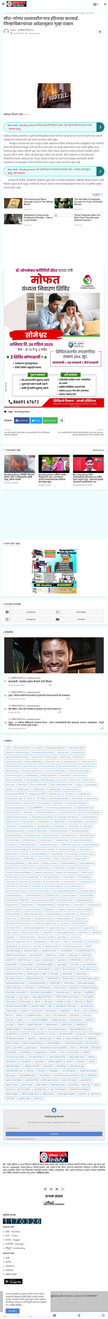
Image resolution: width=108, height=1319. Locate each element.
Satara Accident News (33, 914)
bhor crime (62, 780)
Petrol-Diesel (33, 863)
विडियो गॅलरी (11, 1274)
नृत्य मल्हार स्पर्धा (86, 1006)
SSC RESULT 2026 (13, 928)
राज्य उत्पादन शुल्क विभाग (15, 1057)
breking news (84, 794)
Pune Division (70, 881)
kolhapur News (29, 840)
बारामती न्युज (81, 1025)
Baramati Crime (48, 766)
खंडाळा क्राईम (67, 974)
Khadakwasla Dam (59, 831)
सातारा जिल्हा (73, 1085)
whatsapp (81, 612)
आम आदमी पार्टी (35, 955)
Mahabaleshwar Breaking (17, 849)
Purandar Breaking (34, 895)
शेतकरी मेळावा (44, 1075)
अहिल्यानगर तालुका (49, 951)
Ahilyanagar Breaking (55, 747)
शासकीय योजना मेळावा (88, 1071)
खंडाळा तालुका (81, 974)
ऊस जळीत (75, 965)
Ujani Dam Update (46, 937)
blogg (78, 784)
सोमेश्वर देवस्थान (48, 1094)
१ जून (7, 747)
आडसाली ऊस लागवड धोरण (16, 955)
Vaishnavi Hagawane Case (18, 942)
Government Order (67, 812)
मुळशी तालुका (31, 1048)
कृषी (7, 1258)
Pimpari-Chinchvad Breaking (18, 872)
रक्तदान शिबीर (25, 1052)
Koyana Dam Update (82, 840)
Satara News (25, 918)
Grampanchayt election (68, 817)
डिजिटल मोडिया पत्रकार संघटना (67, 997)
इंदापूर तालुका (48, 960)
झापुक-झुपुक (24, 997)
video (65, 942)
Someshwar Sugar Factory (45, 923)
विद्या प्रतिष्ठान (62, 1066)
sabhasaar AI (94, 905)
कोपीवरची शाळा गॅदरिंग (14, 974)
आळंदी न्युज (86, 955)
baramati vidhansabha (79, 771)
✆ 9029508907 (90, 1296)
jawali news (59, 826)
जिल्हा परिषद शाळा (62, 992)
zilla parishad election (72, 946)
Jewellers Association (15, 831)
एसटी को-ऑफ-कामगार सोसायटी (37, 969)
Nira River (66, 858)
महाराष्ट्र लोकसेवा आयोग (75, 1039)
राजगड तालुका (73, 1052)
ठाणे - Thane (12, 1235)
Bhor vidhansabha (39, 784)
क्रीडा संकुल (54, 974)
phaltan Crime (12, 868)
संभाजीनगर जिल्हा (32, 1080)
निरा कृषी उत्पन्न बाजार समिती (17, 1006)
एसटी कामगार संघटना (14, 969)
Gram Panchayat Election (17, 817)
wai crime (25, 946)
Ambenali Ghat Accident (43, 752)
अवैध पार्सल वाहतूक (13, 951)
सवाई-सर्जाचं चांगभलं (69, 1080)
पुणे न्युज (9, 1015)
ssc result (64, 923)
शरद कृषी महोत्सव (69, 1071)
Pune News (36, 886)
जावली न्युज (28, 988)
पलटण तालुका (36, 1011)
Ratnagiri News (63, 905)
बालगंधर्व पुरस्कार (29, 1029)
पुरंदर (47, 1015)
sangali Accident (13, 909)
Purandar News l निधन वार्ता (17, 900)
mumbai (24, 854)
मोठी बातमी (83, 1048)
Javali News (11, 826)
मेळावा (73, 1048)
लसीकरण (91, 1057)
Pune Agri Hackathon (52, 877)
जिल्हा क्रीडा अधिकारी (89, 988)
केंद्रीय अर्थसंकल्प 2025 (88, 969)
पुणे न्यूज (19, 1015)
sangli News (49, 909)
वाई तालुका (81, 1062)
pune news (10, 886)
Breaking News (17, 13)
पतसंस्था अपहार (11, 1011)
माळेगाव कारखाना (12, 1043)
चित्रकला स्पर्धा (67, 978)
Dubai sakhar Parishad (77, 803)
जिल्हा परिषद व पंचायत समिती (41, 992)
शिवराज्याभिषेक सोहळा (27, 1075)
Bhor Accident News (14, 780)
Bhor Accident (80, 775)
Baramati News (12, 771)
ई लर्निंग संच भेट (75, 960)
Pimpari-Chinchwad (44, 872)
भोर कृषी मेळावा (11, 1034)
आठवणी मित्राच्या (66, 951)
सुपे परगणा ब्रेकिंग (23, 1089)
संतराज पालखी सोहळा (14, 1080)
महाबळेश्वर (31, 1039)
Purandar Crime (52, 895)
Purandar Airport (87, 891)
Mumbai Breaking (39, 854)
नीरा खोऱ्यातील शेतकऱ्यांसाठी (66, 1006)
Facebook (23, 420)
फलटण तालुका (76, 1020)
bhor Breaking (33, 780)
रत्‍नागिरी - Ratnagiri (15, 1244)
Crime (29, 798)
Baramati (79, 757)
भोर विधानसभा (95, 1034)
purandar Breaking (14, 895)
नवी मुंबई (59, 1002)
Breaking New (39, 789)
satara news (11, 918)
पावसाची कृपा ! (64, 1011)
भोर (90, 1029)
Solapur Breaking (63, 918)
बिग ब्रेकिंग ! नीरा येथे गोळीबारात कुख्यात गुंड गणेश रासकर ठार (34, 709)
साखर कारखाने (41, 1085)
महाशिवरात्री (91, 1039)
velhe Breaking (39, 942)
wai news (37, 946)
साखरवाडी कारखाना (58, 1085)
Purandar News (86, 895)
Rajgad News (27, 905)
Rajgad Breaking (83, 900)
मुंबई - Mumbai (13, 1231)
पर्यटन (8, 1262)
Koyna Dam (11, 844)
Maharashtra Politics (67, 849)
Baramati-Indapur (14, 775)
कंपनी (56, 969)
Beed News (65, 775)
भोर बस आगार (81, 1034)
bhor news (10, 784)
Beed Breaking (32, 775)
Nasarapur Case (13, 858)
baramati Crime (13, 766)
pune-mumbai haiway (16, 891)
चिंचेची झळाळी (52, 978)
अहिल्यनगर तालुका (31, 951)
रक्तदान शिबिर (11, 1052)
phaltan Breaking (68, 863)
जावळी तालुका (59, 988)
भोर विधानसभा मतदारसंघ (15, 1039)
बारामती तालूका (66, 1025)
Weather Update (52, 946)
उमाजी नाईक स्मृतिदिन (45, 965)
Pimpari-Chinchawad (78, 868)
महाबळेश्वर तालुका (45, 1039)
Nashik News (29, 858)
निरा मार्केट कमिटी (38, 1006)
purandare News (65, 900)
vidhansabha (78, 942)
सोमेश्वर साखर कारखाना (66, 1094)
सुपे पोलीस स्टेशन (40, 1089)
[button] (105, 4)
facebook (30, 612)
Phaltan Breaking (86, 863)
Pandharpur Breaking (15, 863)
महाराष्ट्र (59, 1039)
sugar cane (74, 928)
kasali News (42, 831)
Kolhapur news (46, 840)
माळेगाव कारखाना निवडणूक (33, 1043)
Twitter (37, 420)
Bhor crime (75, 780)
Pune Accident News (30, 877)
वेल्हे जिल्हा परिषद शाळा (14, 1071)
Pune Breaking (84, 877)
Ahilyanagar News (76, 747)
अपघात (88, 946)
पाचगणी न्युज (51, 1011)
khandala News (87, 835)
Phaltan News (59, 868)
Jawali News (73, 826)
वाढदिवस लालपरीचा (31, 1066)
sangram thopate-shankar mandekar (74, 909)
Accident (38, 747)
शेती (82, 1075)
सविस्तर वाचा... (44, 1172)
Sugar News (48, 932)
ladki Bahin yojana (69, 844)
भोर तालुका (25, 1034)
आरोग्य (62, 955)
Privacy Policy (70, 1300)
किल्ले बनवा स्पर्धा (69, 969)
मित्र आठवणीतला (92, 1043)
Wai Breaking (11, 946)
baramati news (87, 766)
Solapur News (81, 918)
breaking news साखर (36, 794)
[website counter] (22, 1223)
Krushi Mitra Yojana (28, 844)
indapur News (44, 821)
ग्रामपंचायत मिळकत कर (34, 978)
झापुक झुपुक (10, 997)
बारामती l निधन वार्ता (34, 1025)
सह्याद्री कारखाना (12, 1085)
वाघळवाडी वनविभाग (13, 1066)
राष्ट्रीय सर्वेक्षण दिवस (76, 1057)
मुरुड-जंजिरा (17, 1048)
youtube (81, 619)
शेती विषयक (91, 1075)
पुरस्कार (20, 1020)
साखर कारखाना (26, 1085)
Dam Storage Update (59, 798)
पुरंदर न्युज (87, 1015)
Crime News (41, 798)
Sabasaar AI (79, 905)
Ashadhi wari (63, 752)
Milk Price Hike (11, 854)
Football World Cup (84, 808)
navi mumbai (44, 858)
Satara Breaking (54, 914)
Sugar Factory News (30, 932)
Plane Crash (87, 872)
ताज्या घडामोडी (88, 997)
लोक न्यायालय (11, 1062)
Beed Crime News (49, 775)
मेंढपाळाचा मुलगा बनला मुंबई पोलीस (53, 1048)
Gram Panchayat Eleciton (90, 812)
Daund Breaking (13, 803)
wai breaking (92, 942)
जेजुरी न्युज (77, 992)
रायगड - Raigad (13, 1240)
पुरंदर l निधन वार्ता (59, 1015)
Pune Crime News (53, 881)
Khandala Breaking (14, 835)
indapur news (28, 821)
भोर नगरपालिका (39, 1034)
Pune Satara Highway (54, 886)
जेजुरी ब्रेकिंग (89, 992)
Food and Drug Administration (59, 808)
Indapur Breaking (89, 817)
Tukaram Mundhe (26, 937)
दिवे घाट (38, 1002)
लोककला (10, 1266)
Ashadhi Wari (78, 752)
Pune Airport (69, 877)
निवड (50, 1006)
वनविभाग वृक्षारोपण (55, 1062)
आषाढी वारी (10, 960)
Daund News (44, 803)
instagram (31, 619)
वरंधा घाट (69, 1062)
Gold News (27, 812)
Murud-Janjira (88, 854)
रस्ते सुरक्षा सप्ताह (40, 1052)
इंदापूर (37, 960)
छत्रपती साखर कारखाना (36, 983)
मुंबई (7, 1048)
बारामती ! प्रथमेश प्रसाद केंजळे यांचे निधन (30, 681)
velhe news (54, 942)
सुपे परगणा (10, 1089)
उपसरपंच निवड (11, 965)
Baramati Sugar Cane (32, 771)
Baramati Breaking (34, 761)
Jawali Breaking (44, 826)
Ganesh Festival (13, 812)
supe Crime (83, 932)
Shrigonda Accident (44, 918)
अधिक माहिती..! (16, 1304)
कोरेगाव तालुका (32, 974)
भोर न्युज (52, 1034)
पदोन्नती (24, 1011)
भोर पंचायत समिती (65, 1034)
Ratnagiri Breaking (45, 905)
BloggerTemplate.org (77, 1307)
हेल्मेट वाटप (38, 1099)
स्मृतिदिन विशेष (24, 1099)
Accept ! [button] (12, 1310)
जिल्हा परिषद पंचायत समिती (16, 992)
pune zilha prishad (75, 886)
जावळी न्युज (73, 988)
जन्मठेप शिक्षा (69, 983)
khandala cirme (33, 835)
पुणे (84, 1011)
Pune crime (24, 881)
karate (30, 831)
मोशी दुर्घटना (95, 1048)
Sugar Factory (12, 932)
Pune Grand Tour (86, 881)
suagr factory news (57, 928)
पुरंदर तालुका (74, 1015)
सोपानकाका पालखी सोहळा (79, 1089)
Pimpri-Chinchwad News (67, 872)
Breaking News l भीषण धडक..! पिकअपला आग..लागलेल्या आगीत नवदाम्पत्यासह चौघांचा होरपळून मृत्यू (53, 478)
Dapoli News (92, 798)
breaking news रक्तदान (15, 794)
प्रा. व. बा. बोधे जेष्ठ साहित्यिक (37, 1020)
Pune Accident (12, 877)
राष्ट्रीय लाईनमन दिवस (57, 1057)
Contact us (55, 1300)
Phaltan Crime (28, 868)
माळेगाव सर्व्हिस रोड (54, 1043)
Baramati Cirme (70, 761)
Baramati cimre (53, 761)
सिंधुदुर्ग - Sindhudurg (15, 1248)
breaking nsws (55, 794)
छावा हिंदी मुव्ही (54, 983)
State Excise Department (34, 928)
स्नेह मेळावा (82, 1094)
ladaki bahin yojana (49, 844)
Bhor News (22, 784)
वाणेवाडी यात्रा (48, 1066)
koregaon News (62, 840)
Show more (98, 450)
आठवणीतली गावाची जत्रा (85, 951)
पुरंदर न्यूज (10, 1020)
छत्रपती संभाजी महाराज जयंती (87, 978)
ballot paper (52, 757)
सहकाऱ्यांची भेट (86, 1080)
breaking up (70, 794)
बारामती (20, 1025)
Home (6, 13)
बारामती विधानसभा (13, 1029)
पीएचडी (76, 1011)
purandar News (69, 895)
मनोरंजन (9, 1270)
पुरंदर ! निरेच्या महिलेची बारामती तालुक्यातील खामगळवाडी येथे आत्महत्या (39, 695)
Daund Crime (29, 803)
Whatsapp (51, 420)
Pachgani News (80, 858)
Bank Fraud (66, 757)
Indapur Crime (12, 821)
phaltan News (44, 868)
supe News (96, 932)
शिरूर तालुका (10, 1075)
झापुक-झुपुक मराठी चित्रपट (42, 997)
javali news (91, 821)
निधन (69, 1002)
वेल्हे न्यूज (41, 1071)
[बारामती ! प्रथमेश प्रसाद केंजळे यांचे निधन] (54, 655)
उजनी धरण (89, 960)
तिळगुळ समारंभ (25, 1002)
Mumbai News (57, 854)
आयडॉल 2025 (50, 955)
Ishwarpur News (75, 821)
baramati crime (88, 761)
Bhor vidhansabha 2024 (61, 784)
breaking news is (72, 789)
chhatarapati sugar (14, 798)
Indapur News (59, 821)
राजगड (62, 1052)
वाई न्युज (92, 1062)
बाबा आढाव (10, 1025)
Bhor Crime (89, 780)
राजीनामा (86, 1052)
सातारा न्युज (86, 1085)
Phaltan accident (49, 863)
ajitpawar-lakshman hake (17, 752)
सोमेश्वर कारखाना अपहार (30, 1094)
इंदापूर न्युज (61, 960)
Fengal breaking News (15, 808)
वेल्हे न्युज (30, 1071)
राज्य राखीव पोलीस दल (36, 1057)
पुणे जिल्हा (93, 1011)
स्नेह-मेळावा (95, 1094)
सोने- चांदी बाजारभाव (58, 1089)
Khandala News (12, 840)
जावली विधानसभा (43, 988)
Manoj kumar (86, 849)
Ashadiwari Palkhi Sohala (17, 757)
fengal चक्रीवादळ (35, 808)
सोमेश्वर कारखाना (12, 1094)
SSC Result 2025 (79, 923)
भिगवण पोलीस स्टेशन (77, 1029)
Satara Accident (13, 914)
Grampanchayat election (43, 817)
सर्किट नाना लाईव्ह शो (50, 1080)
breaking (9, 789)
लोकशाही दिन (26, 1062)
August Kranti (37, 757)
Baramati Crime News (68, 766)
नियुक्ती (89, 1002)
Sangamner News (32, 909)
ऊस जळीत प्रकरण (89, 965)
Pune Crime (37, 881)
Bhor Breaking (48, 780)
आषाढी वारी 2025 (24, 960)
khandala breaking (80, 831)
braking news (90, 784)
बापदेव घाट (89, 1020)
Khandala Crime (69, 835)
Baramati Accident (14, 761)
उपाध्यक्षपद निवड (26, 965)
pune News (23, 886)
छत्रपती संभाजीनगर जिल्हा (15, 983)
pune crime (10, 881)
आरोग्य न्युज (73, 955)
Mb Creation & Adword (71, 1296)
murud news (72, 854)
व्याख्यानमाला (54, 1071)
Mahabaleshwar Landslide (43, 849)
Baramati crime (30, 766)
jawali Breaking (26, 826)
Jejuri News (87, 826)
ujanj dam (75, 937)
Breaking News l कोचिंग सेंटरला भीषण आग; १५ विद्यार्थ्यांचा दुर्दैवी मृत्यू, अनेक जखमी (19, 477)
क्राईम (44, 974)
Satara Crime (85, 914)
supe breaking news (65, 932)
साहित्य (96, 1085)
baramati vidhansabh (55, 771)
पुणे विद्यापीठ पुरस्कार (33, 1015)
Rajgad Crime (12, 905)
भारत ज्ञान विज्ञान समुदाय (57, 1029)
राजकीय (53, 1052)
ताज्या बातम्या (10, 1002)
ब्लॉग (42, 1029)
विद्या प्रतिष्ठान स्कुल (77, 1066)
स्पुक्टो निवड (10, 1099)
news (56, 858)
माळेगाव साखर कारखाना (73, 1043)
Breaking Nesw (23, 789)
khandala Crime (51, 835)
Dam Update (77, 798)
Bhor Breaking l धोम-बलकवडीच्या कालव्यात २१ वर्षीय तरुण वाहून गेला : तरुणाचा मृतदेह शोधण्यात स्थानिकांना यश (88, 478)
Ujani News (62, 937)
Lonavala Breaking (89, 844)
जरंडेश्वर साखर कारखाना (85, 983)
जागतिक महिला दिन (13, 988)
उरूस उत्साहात (62, 965)
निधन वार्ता (79, 1002)
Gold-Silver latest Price (46, 812)
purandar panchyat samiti (43, 900)
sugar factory (89, 928)
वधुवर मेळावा (39, 1062)
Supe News (10, 937)
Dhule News (58, 803)
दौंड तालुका (48, 1002)
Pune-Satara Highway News (64, 891)
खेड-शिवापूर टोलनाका (14, 978)
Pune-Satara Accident (39, 891)
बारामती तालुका (51, 1025)
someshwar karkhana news (18, 923)
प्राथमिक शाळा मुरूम (59, 1020)
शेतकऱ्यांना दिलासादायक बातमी (65, 1075)
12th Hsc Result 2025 (21, 747)
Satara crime (70, 914)
